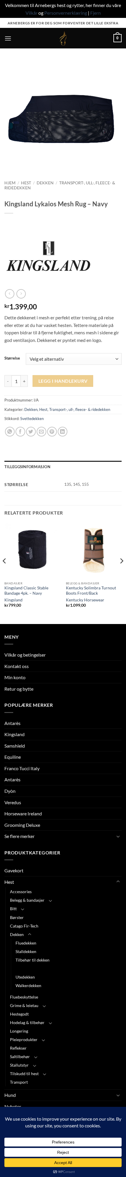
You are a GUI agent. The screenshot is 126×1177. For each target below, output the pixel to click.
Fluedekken (26, 942)
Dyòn (10, 791)
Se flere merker (19, 836)
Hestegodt (19, 1013)
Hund (10, 1095)
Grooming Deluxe (22, 825)
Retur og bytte (18, 689)
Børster (17, 917)
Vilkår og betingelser (25, 654)
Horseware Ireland (23, 813)
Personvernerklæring (65, 13)
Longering (19, 1030)
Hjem (10, 183)
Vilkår (31, 13)
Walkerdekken (28, 985)
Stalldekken (26, 951)
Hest (26, 183)
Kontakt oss (16, 666)
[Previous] (4, 572)
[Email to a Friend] (41, 431)
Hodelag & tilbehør (27, 1022)
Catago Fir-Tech (24, 925)
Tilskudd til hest (24, 1073)
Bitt (13, 908)
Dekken (45, 183)
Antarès (12, 723)
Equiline (12, 757)
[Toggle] (118, 836)
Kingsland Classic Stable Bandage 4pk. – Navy (26, 591)
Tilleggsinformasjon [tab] (27, 466)
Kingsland (13, 600)
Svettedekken (32, 418)
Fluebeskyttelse (24, 996)
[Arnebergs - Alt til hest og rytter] (63, 38)
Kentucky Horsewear (85, 600)
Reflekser (18, 1048)
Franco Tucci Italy (22, 768)
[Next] (121, 572)
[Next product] (9, 293)
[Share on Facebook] (20, 431)
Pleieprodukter (24, 1039)
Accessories (21, 891)
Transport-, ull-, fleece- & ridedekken (79, 409)
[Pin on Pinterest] (52, 431)
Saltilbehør (20, 1056)
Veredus (12, 802)
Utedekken (25, 976)
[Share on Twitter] (31, 431)
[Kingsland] (48, 256)
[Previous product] (20, 293)
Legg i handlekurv (63, 381)
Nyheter (12, 1106)
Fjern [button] (95, 13)
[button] (7, 38)
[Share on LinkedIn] (62, 431)
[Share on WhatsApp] (10, 431)
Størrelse (12, 358)
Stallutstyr (19, 1065)
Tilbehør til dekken (33, 959)
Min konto (14, 677)
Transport (19, 1082)
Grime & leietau (24, 1005)
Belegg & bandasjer (27, 900)
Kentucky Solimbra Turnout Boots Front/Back (91, 591)
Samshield (14, 745)
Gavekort (13, 870)
